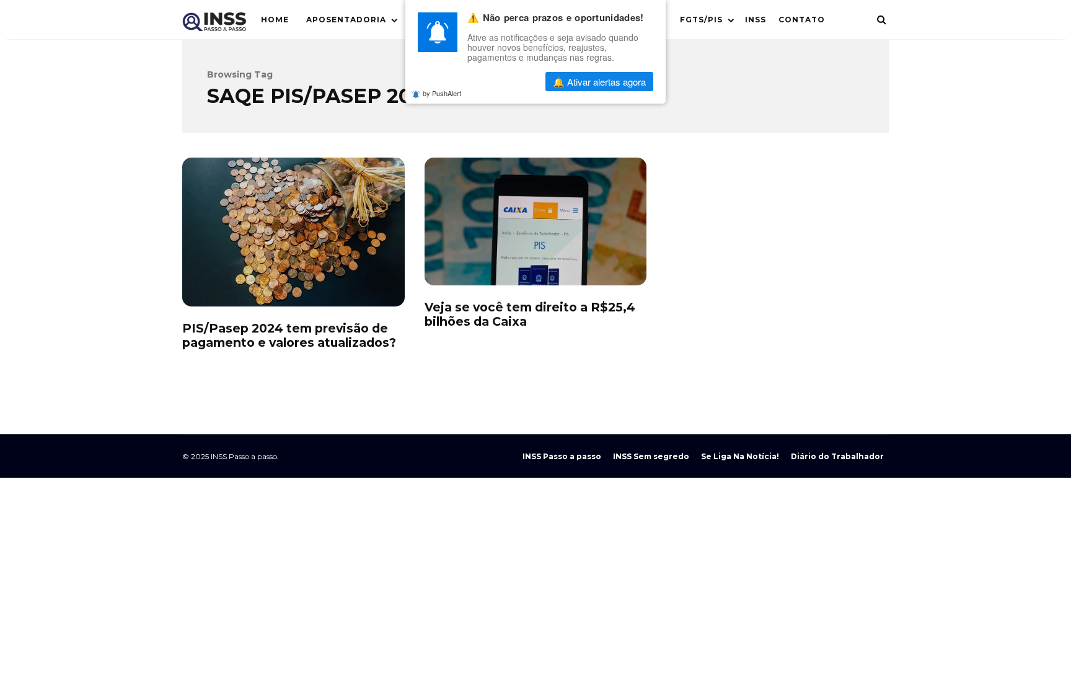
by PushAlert (442, 93)
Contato (801, 19)
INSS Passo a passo (561, 456)
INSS (755, 19)
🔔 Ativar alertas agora (599, 81)
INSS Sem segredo (651, 456)
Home (275, 19)
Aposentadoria (346, 19)
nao (504, 81)
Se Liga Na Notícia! (740, 456)
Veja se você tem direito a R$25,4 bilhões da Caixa (536, 221)
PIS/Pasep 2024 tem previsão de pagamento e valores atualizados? (293, 232)
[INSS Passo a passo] (214, 24)
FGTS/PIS (701, 19)
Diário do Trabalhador (837, 456)
